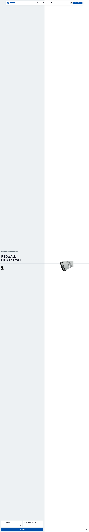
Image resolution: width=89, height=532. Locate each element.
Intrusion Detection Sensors (12, 251)
